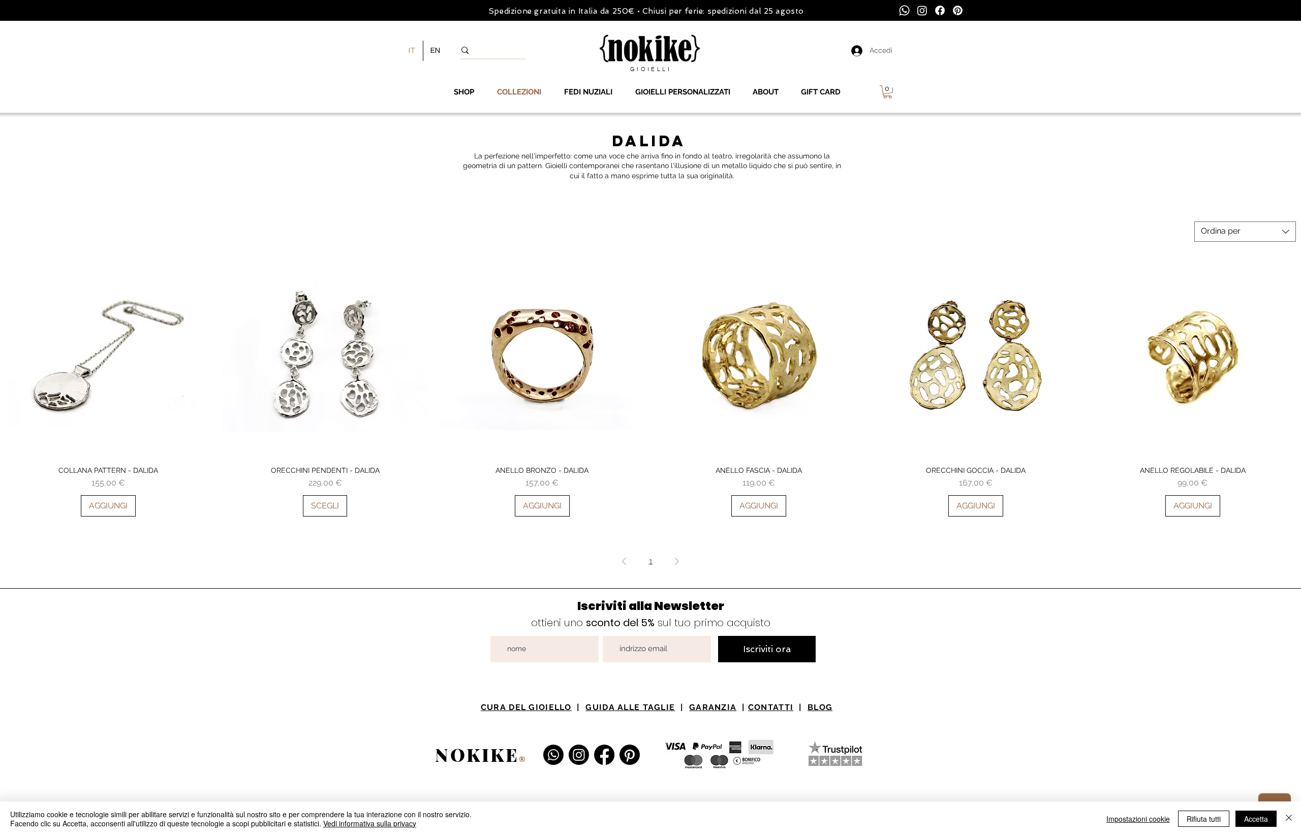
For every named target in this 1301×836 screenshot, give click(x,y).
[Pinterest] (957, 10)
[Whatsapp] (904, 10)
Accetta (1256, 819)
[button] (887, 92)
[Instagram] (922, 10)
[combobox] (1245, 231)
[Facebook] (940, 10)
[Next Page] (677, 561)
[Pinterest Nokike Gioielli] (629, 755)
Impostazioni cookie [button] (1138, 819)
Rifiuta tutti (1204, 819)
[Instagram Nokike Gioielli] (579, 755)
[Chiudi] (1289, 819)
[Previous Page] (624, 561)
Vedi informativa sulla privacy (369, 823)
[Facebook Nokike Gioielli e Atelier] (604, 755)
